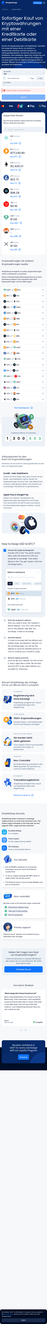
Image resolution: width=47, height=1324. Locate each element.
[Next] (25, 1030)
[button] (23, 582)
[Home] (9, 3)
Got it (23, 1320)
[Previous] (21, 1030)
